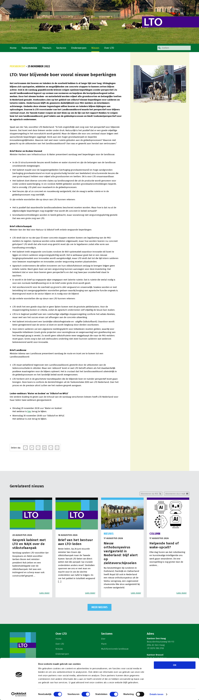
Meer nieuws (99, 607)
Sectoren (61, 48)
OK (174, 665)
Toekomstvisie (29, 48)
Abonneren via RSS (149, 493)
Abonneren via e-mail (175, 493)
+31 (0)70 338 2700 (155, 648)
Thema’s (46, 48)
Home (13, 48)
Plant (103, 644)
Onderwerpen (78, 48)
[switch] (86, 694)
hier (29, 411)
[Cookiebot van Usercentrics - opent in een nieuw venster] (19, 694)
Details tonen (156, 694)
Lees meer (44, 593)
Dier (103, 638)
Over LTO (109, 48)
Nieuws (95, 48)
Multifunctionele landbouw (114, 649)
